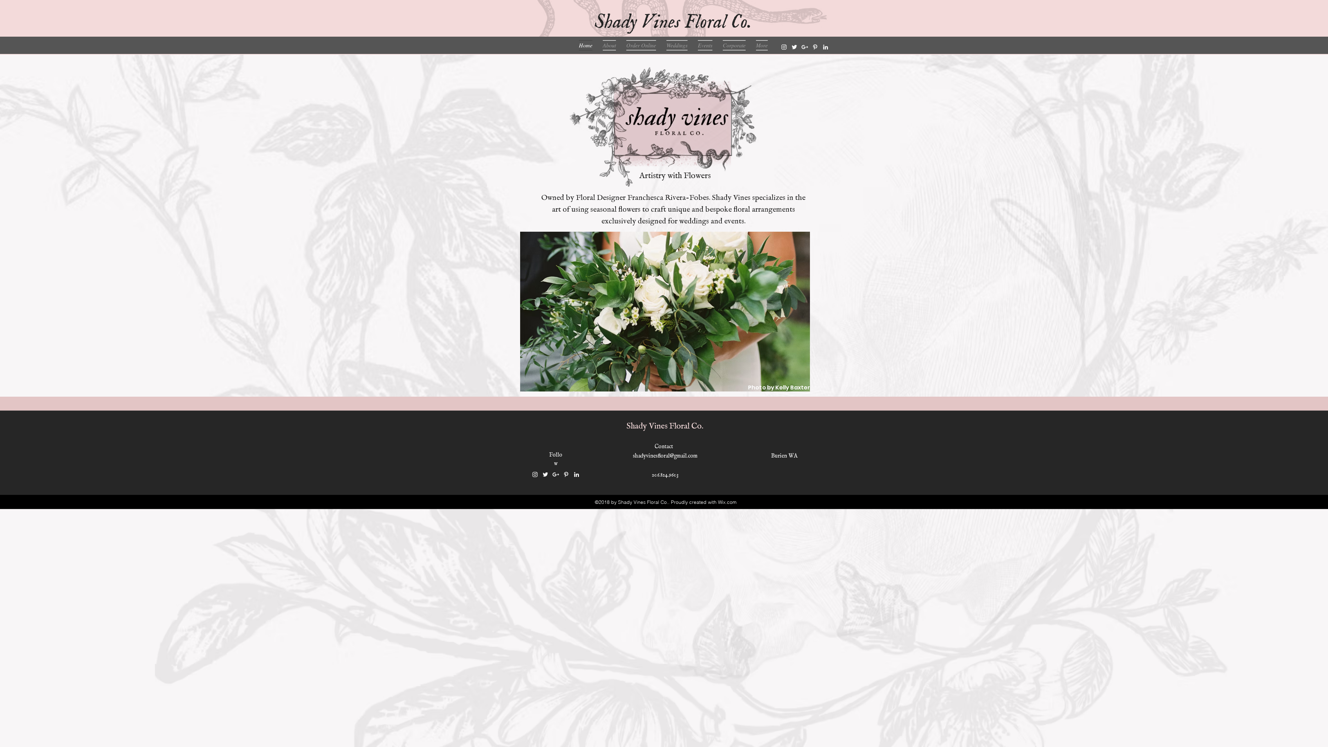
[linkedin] (825, 47)
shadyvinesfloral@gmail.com (665, 456)
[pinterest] (815, 47)
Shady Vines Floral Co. (665, 426)
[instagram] (784, 47)
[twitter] (794, 47)
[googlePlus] (804, 47)
